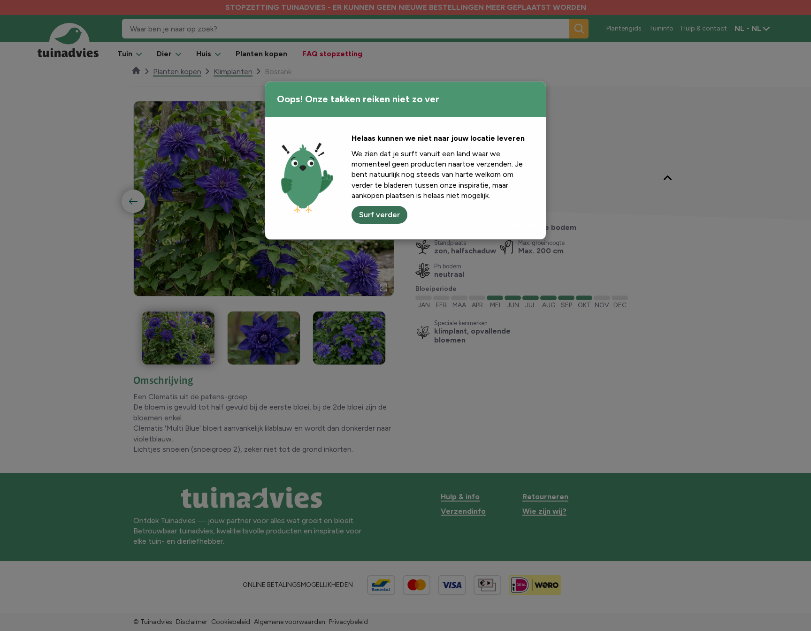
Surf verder (379, 214)
